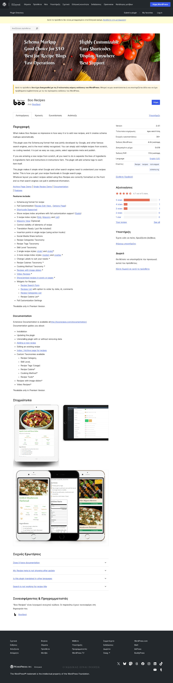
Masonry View (23, 221)
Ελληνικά (38, 667)
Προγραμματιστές (79, 649)
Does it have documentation (26, 562)
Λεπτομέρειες (22, 115)
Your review (121, 222)
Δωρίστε (107, 649)
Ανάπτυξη (72, 115)
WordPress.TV (78, 653)
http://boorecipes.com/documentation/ (68, 322)
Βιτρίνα (44, 641)
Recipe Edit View (43, 206)
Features (18, 190)
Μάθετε (75, 641)
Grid (39, 217)
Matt (136, 645)
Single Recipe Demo (42, 186)
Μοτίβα (44, 653)
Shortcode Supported (27, 209)
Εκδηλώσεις (108, 645)
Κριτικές (39, 115)
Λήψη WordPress (160, 4)
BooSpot (36, 104)
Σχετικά (13, 641)
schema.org (154, 169)
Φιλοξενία (14, 649)
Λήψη (155, 102)
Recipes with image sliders (29, 270)
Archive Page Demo (22, 186)
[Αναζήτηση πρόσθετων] (37, 28)
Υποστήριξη (154, 115)
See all (157, 222)
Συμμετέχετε (108, 641)
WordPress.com (141, 641)
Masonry (46, 217)
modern (46, 255)
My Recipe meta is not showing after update (34, 570)
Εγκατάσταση (55, 115)
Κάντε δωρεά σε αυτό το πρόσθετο (133, 269)
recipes (145, 164)
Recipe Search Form (30, 285)
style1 (40, 251)
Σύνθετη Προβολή (124, 177)
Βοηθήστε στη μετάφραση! (114, 20)
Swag (106, 653)
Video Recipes (23, 274)
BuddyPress (139, 653)
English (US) (155, 158)
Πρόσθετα (45, 649)
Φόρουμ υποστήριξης (126, 243)
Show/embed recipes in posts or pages (35, 277)
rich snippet (154, 164)
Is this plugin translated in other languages (32, 578)
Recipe (137, 164)
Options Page (59, 206)
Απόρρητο (14, 653)
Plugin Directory (17, 13)
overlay (57, 255)
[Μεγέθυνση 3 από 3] (105, 473)
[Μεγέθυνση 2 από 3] (105, 408)
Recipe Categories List (31, 293)
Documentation (61, 186)
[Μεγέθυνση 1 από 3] (56, 408)
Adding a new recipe (26, 343)
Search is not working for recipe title (30, 586)
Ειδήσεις (13, 645)
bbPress (137, 649)
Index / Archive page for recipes (32, 350)
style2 (50, 251)
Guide (78, 213)
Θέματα (44, 645)
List (57, 217)
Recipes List (26, 289)
